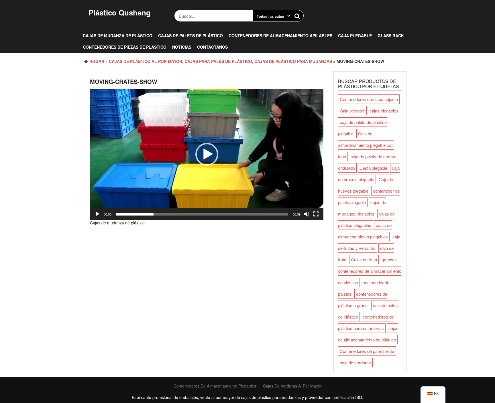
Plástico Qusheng (120, 12)
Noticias (181, 47)
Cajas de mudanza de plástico (117, 35)
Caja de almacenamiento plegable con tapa (366, 145)
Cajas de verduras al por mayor (292, 386)
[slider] (202, 214)
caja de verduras (355, 362)
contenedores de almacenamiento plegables (215, 386)
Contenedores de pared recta (367, 351)
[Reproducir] (97, 214)
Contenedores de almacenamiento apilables (280, 35)
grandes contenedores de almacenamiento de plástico (369, 270)
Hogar (96, 61)
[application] (206, 154)
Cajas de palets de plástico (190, 35)
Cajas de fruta (364, 259)
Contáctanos (212, 47)
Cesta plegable (373, 168)
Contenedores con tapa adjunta (369, 99)
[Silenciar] (307, 214)
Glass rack (391, 35)
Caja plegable (355, 35)
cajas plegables (384, 111)
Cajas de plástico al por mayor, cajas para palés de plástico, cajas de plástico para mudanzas (220, 61)
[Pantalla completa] (316, 214)
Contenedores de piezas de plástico (124, 47)
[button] (206, 154)
